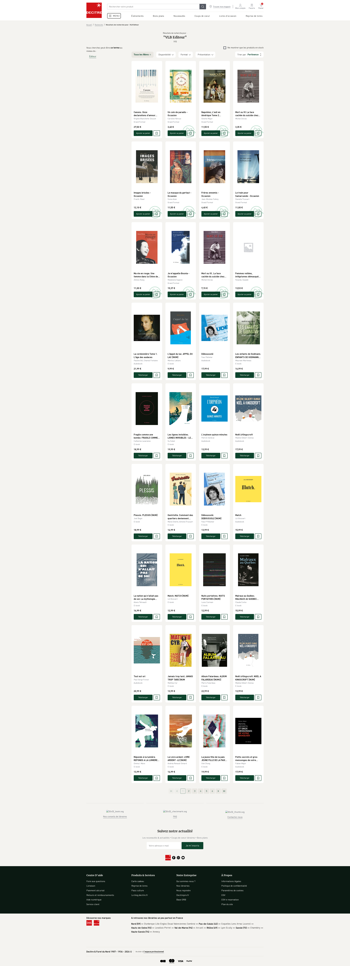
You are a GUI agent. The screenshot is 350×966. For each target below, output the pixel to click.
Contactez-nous (235, 817)
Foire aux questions (95, 881)
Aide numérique (93, 899)
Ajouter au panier (143, 133)
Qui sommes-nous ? (185, 881)
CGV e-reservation (230, 899)
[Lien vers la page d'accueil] (94, 10)
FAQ (175, 816)
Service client (92, 904)
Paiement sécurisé (95, 890)
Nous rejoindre (183, 890)
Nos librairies (182, 885)
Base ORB (181, 899)
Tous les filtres (141, 54)
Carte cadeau (137, 881)
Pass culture (137, 890)
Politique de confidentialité (234, 885)
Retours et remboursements (100, 895)
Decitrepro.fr (182, 895)
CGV (223, 895)
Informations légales (231, 881)
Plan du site (227, 904)
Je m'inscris (192, 845)
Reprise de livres (139, 885)
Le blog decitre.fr (139, 895)
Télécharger (143, 375)
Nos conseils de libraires (115, 816)
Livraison (90, 885)
